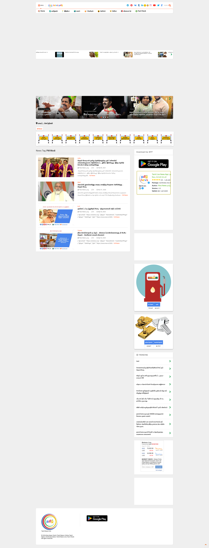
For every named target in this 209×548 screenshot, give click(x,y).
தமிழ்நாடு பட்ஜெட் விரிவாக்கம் (54, 52)
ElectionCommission (90, 111)
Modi (79, 182)
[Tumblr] (139, 5)
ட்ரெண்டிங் (90, 11)
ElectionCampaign (44, 109)
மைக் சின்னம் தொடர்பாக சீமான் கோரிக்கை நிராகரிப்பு (102, 114)
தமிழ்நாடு (54, 11)
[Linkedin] (142, 5)
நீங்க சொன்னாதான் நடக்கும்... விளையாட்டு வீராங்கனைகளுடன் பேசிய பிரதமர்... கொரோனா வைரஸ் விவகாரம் (102, 234)
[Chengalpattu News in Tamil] (71, 139)
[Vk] (135, 5)
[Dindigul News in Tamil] (125, 139)
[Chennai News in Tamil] (84, 139)
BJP (79, 206)
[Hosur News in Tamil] (152, 139)
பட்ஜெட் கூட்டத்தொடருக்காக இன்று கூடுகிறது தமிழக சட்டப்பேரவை (91, 53)
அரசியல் (102, 11)
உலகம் (78, 11)
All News (39, 129)
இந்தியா (67, 11)
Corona (80, 230)
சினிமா (114, 11)
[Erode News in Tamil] (139, 139)
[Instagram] (151, 5)
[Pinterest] (131, 5)
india (79, 158)
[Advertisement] (101, 31)
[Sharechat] (147, 5)
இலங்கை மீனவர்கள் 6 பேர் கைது (157, 52)
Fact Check (142, 11)
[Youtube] (154, 5)
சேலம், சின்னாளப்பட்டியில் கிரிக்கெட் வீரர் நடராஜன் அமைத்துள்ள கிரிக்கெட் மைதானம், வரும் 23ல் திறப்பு (148, 113)
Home (42, 11)
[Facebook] (162, 5)
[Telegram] (128, 5)
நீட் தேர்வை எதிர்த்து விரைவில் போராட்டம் (124, 52)
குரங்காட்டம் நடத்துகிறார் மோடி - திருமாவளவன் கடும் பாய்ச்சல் (99, 209)
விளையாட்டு (127, 11)
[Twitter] (158, 5)
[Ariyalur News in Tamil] (57, 139)
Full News (92, 175)
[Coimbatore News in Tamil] (166, 139)
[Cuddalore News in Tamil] (98, 139)
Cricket (132, 109)
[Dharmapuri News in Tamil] (112, 139)
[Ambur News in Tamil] (44, 139)
